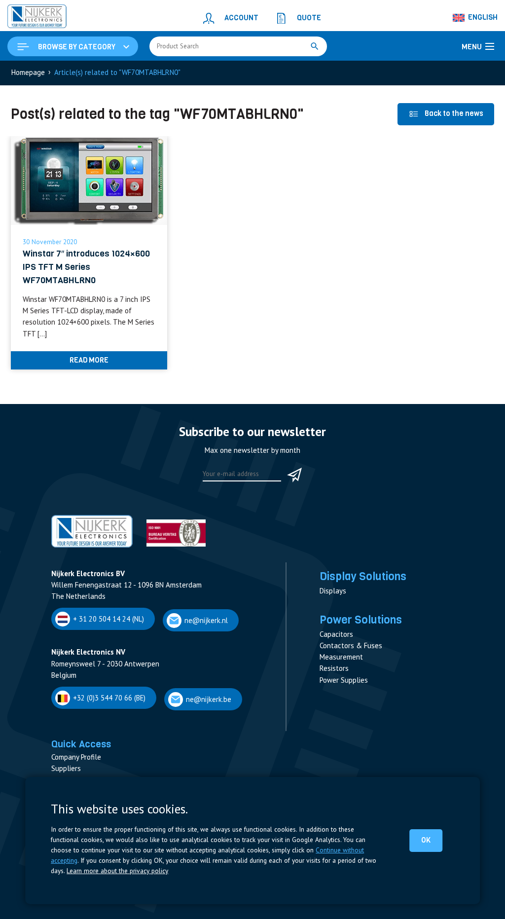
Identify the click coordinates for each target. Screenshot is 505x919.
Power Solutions (361, 619)
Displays (333, 590)
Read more (89, 360)
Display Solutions (363, 576)
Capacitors (336, 634)
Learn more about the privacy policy (117, 870)
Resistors (334, 668)
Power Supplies (344, 680)
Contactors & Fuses (351, 645)
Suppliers (66, 768)
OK (426, 840)
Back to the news (454, 113)
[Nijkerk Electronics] (37, 17)
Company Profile (76, 757)
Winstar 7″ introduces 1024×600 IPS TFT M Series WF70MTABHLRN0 (86, 267)
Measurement (341, 657)
